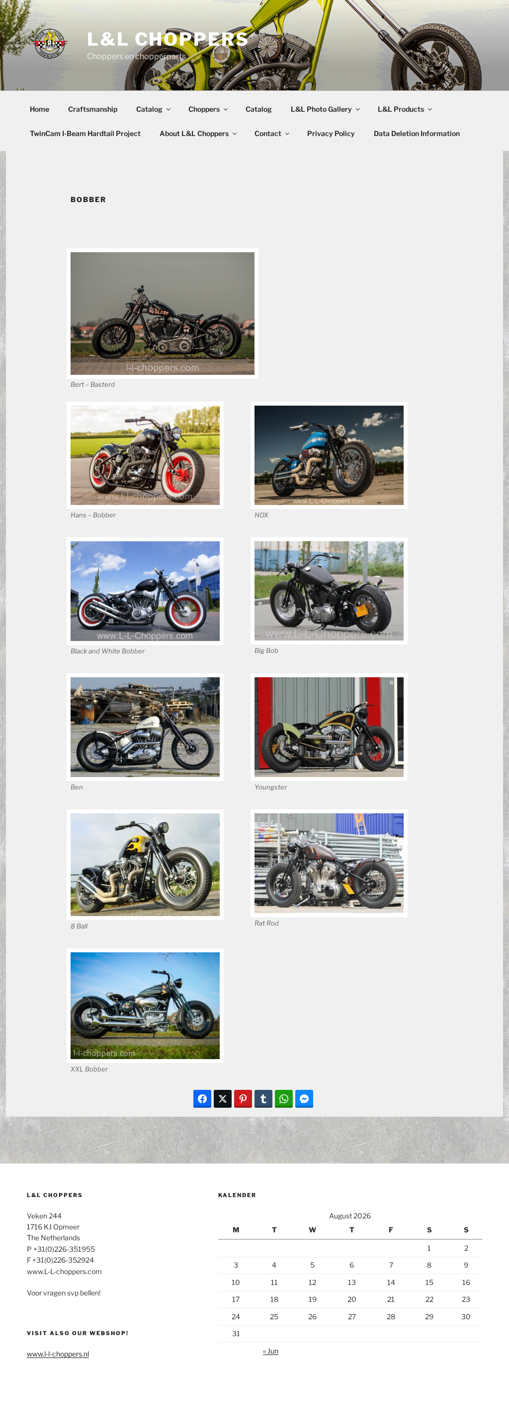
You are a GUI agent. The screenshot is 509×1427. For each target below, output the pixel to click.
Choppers (204, 109)
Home (39, 109)
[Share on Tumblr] (263, 1099)
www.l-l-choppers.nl (58, 1354)
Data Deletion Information (417, 133)
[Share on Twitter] (223, 1099)
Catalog (149, 109)
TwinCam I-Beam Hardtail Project (85, 133)
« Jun (270, 1351)
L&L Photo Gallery (321, 109)
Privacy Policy (331, 133)
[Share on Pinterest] (243, 1099)
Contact (267, 133)
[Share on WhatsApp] (284, 1099)
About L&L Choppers (194, 133)
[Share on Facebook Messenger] (304, 1099)
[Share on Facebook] (202, 1099)
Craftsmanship (92, 109)
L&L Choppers (168, 39)
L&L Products (401, 109)
